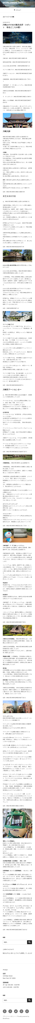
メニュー (18, 10)
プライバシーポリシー (9, 1016)
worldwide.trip (13, 2)
